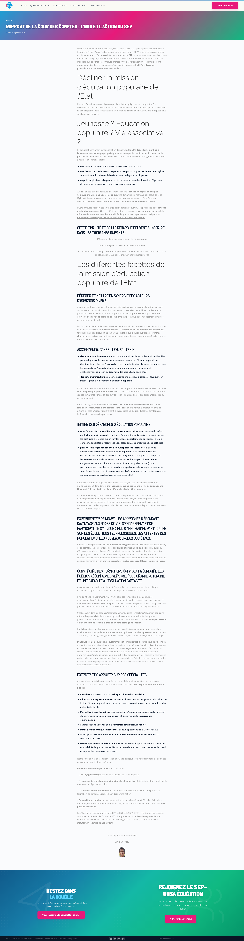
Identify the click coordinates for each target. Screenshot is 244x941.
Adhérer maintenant (181, 918)
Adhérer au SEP (225, 5)
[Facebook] (114, 938)
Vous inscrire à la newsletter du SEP (61, 914)
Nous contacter (98, 5)
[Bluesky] (123, 938)
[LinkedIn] (110, 938)
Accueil (24, 5)
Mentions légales (166, 938)
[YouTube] (118, 938)
